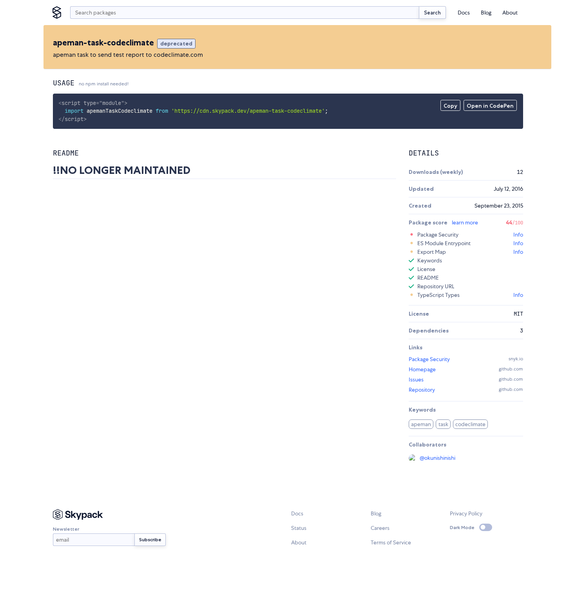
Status (298, 527)
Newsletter (66, 529)
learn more (465, 222)
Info (518, 234)
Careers (380, 527)
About (510, 12)
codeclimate (470, 424)
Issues (416, 379)
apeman (421, 424)
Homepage (422, 369)
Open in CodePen (490, 105)
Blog (486, 12)
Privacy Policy (466, 513)
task (443, 424)
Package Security (429, 359)
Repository (422, 389)
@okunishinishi (437, 457)
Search (432, 12)
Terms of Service (391, 542)
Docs (464, 12)
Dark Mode (462, 527)
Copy (450, 105)
